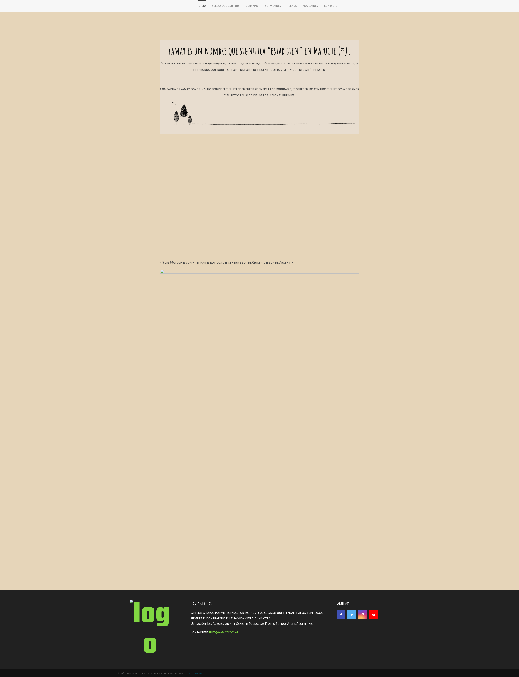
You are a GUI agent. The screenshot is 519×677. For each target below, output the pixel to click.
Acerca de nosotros (225, 6)
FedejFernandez (194, 673)
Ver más (174, 248)
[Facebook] (341, 614)
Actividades (273, 6)
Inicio (202, 6)
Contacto (331, 6)
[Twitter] (351, 614)
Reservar (279, 245)
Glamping (252, 6)
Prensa (292, 6)
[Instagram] (362, 614)
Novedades (310, 6)
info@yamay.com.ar (224, 632)
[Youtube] (373, 614)
